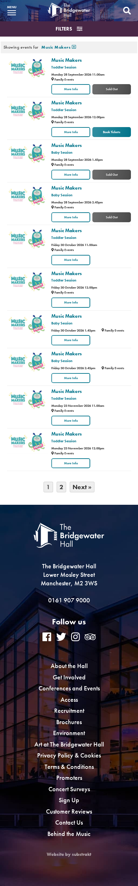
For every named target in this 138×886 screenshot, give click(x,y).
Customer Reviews (69, 811)
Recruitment (69, 710)
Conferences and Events (69, 688)
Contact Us (69, 822)
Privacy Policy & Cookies (69, 755)
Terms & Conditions (69, 766)
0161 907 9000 (69, 600)
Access (69, 699)
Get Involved (69, 677)
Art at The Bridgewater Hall (69, 744)
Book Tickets (111, 132)
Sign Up (69, 800)
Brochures (69, 722)
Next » (82, 487)
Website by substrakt (69, 854)
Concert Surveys (69, 789)
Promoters (69, 777)
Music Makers (66, 60)
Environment (69, 733)
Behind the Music (69, 834)
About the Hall (69, 666)
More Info (71, 89)
